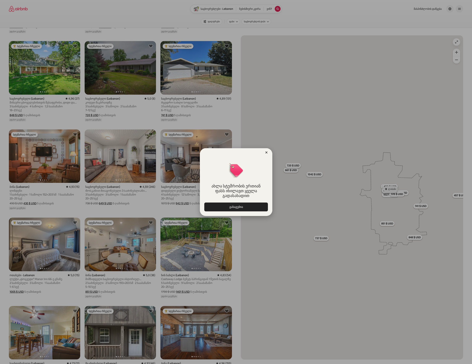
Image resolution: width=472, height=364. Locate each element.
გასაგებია (236, 207)
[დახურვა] (266, 152)
